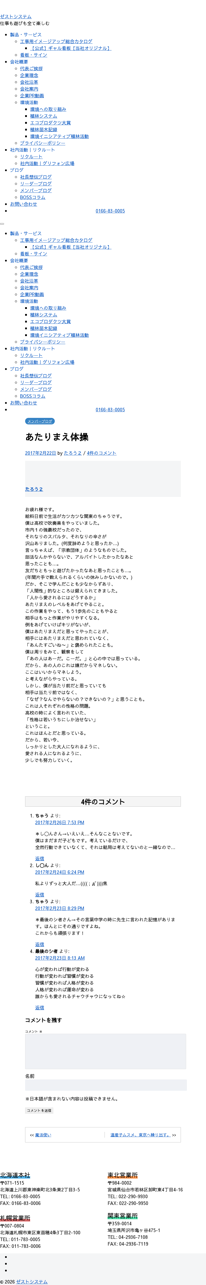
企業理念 (29, 75)
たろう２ (73, 453)
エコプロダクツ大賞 (50, 122)
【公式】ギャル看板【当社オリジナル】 (71, 48)
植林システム (43, 116)
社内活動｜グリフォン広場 (47, 163)
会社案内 (29, 89)
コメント (33, 1031)
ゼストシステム (16, 16)
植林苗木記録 (43, 129)
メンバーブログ (36, 190)
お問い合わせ (23, 204)
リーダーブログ (36, 183)
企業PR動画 (32, 95)
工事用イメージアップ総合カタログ (56, 41)
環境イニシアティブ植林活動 (59, 136)
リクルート (31, 156)
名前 (30, 1076)
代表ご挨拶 (31, 68)
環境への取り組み (48, 109)
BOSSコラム (32, 197)
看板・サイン (33, 55)
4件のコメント (102, 453)
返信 (39, 858)
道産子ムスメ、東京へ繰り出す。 (141, 1134)
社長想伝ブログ (36, 177)
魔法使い (43, 1134)
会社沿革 (29, 82)
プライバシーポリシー (42, 143)
